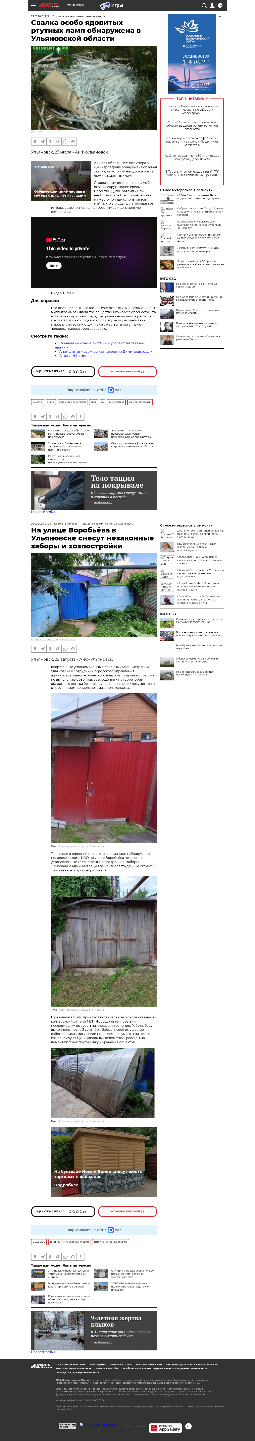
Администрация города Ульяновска (53, 639)
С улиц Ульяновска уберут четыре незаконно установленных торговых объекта (132, 1274)
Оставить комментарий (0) (127, 371)
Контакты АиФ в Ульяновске (73, 1368)
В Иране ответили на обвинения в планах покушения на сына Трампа (198, 634)
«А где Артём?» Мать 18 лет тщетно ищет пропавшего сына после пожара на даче (199, 586)
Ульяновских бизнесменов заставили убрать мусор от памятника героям (65, 446)
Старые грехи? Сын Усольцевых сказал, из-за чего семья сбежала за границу (199, 560)
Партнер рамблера (135, 1426)
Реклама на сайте (107, 1368)
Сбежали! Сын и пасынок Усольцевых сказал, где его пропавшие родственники (200, 573)
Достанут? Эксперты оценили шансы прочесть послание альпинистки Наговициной (200, 533)
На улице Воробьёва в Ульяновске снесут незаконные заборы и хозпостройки (192, 110)
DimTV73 (36, 132)
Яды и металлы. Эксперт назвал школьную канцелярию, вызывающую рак (197, 547)
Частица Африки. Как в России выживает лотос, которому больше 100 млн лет (199, 224)
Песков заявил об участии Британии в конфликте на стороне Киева (199, 298)
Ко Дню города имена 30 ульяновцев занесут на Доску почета (192, 157)
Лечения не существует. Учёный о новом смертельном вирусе (198, 249)
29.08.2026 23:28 (41, 523)
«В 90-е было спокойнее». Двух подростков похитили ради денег (198, 197)
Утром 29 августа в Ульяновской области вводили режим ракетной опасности (192, 126)
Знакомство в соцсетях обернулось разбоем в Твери (198, 338)
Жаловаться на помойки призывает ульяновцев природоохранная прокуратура (131, 433)
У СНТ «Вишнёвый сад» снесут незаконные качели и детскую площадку (130, 1286)
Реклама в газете (121, 1364)
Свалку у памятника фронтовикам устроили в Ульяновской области (132, 445)
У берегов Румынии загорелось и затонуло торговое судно (197, 660)
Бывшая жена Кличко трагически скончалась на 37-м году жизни (197, 325)
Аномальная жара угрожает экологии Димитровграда (104, 351)
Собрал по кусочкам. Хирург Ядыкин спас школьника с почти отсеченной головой (200, 211)
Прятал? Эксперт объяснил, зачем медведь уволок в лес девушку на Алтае (198, 238)
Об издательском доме (70, 1364)
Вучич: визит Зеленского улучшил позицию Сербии (197, 311)
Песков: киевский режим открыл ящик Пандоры (196, 285)
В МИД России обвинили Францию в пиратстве (199, 647)
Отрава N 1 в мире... (75, 356)
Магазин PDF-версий (149, 1364)
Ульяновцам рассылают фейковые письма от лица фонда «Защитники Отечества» (192, 142)
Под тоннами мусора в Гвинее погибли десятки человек (195, 673)
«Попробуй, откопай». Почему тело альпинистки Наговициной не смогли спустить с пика (199, 599)
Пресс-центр (97, 1364)
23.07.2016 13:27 (40, 16)
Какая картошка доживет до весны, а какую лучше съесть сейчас (199, 620)
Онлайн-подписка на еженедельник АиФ (192, 1364)
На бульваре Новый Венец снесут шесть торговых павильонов (98, 1174)
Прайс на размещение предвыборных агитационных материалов (165, 1368)
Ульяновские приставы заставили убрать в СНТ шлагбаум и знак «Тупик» (69, 1274)
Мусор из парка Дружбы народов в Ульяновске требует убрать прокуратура (69, 433)
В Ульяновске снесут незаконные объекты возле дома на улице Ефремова (69, 1299)
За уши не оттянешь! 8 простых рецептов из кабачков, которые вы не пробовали (200, 264)
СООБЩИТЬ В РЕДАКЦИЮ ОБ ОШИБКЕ (77, 1372)
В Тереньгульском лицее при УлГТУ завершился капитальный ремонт (192, 173)
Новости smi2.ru (44, 512)
